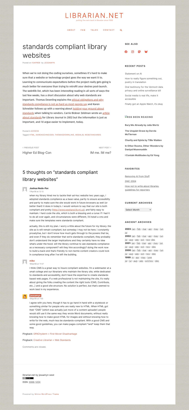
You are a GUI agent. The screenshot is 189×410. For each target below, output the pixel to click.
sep (137, 239)
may (156, 229)
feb (139, 229)
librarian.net (94, 15)
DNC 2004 (130, 181)
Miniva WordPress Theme (47, 394)
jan (133, 229)
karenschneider (45, 135)
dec (153, 239)
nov (148, 239)
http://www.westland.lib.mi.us (68, 209)
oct (142, 239)
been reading (143, 117)
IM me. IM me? (100, 150)
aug (131, 239)
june (149, 257)
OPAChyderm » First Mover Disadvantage (55, 333)
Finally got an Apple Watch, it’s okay (144, 104)
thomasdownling (64, 135)
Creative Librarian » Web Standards (52, 340)
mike (32, 260)
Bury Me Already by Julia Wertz (142, 125)
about (71, 30)
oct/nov (149, 260)
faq (83, 30)
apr (150, 229)
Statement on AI (133, 73)
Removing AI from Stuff (137, 176)
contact (109, 30)
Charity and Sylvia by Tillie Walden (143, 140)
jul (126, 232)
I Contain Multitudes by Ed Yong (142, 155)
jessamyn (49, 63)
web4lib (79, 135)
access (35, 131)
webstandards (93, 135)
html (32, 135)
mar (145, 229)
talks (94, 30)
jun (161, 229)
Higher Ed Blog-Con (37, 150)
